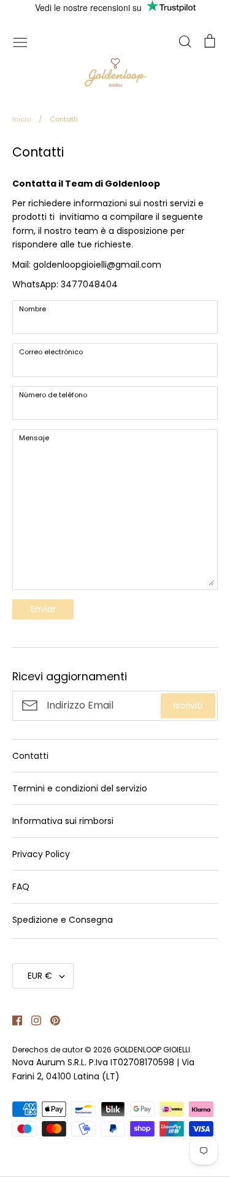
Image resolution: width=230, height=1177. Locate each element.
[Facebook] (12, 1020)
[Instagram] (31, 1020)
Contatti (30, 756)
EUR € (40, 975)
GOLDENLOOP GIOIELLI (151, 1049)
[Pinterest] (50, 1020)
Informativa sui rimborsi (62, 821)
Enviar (43, 609)
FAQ (20, 886)
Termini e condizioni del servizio (79, 788)
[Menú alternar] (20, 41)
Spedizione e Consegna (62, 920)
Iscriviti (188, 705)
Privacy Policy (41, 854)
